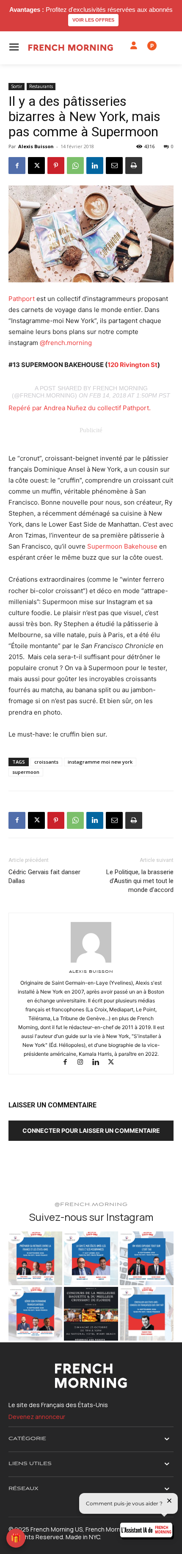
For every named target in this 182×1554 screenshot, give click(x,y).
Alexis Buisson (36, 146)
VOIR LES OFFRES (93, 19)
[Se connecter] (133, 46)
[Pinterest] (55, 165)
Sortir (16, 86)
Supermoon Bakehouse (122, 546)
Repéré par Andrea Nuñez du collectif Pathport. (79, 408)
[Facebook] (16, 165)
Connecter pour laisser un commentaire (91, 1130)
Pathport (21, 299)
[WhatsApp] (75, 165)
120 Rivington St (132, 365)
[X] (36, 165)
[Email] (114, 165)
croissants (46, 762)
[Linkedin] (94, 165)
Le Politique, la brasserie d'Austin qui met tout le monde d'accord (140, 881)
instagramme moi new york (100, 762)
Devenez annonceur (36, 1417)
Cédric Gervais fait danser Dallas (44, 876)
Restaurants (41, 86)
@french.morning (66, 343)
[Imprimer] (133, 165)
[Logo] (70, 47)
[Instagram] (84, 1063)
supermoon (25, 772)
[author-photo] (91, 962)
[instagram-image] (35, 1258)
